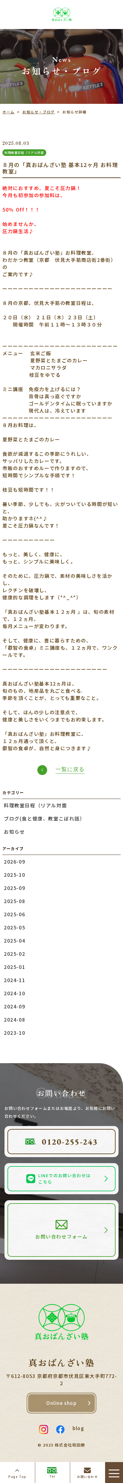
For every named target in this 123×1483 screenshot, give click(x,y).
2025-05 (14, 927)
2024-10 (14, 993)
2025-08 (14, 901)
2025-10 (14, 874)
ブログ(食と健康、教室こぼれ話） (44, 818)
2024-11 (14, 980)
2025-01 (14, 966)
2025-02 (14, 953)
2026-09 (14, 861)
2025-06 (14, 914)
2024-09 (14, 1006)
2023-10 (14, 1032)
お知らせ (14, 831)
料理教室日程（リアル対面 (35, 805)
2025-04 (14, 940)
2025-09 (14, 887)
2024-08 (14, 1019)
